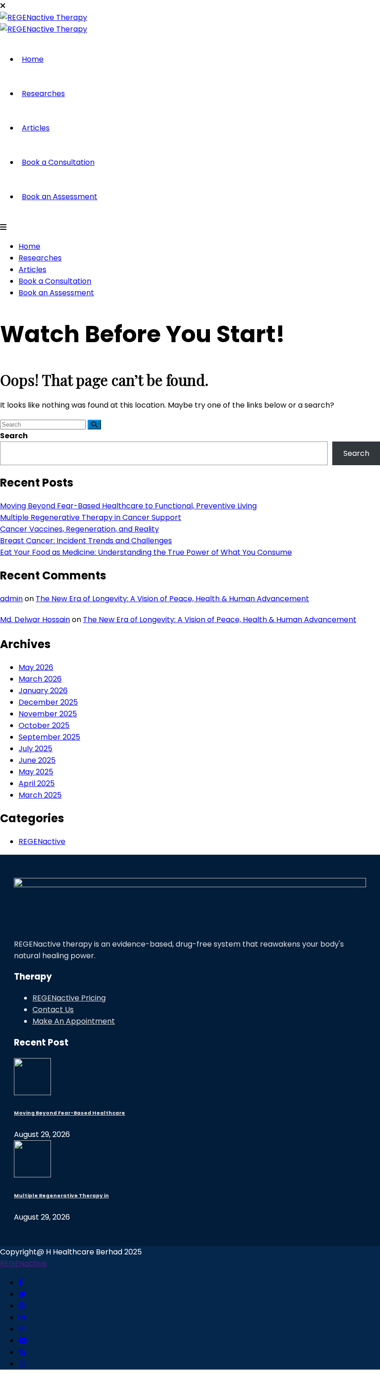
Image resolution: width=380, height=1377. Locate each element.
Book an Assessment (59, 196)
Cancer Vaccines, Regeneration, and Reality (79, 529)
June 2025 (37, 760)
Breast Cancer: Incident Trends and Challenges (86, 540)
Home (33, 59)
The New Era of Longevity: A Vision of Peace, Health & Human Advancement (172, 598)
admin (11, 598)
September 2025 (49, 737)
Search (14, 435)
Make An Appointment (73, 1021)
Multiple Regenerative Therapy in (61, 1195)
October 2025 (44, 725)
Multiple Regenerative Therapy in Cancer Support (90, 517)
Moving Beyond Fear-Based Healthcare (69, 1113)
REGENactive (42, 841)
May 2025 (36, 771)
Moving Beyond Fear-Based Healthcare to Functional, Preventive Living (128, 505)
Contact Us (53, 1009)
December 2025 (48, 702)
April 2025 (37, 783)
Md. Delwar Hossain (35, 619)
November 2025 (48, 713)
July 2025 (35, 748)
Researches (43, 93)
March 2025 (40, 795)
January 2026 (43, 690)
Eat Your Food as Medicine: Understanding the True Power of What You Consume (146, 552)
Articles (36, 128)
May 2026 (36, 667)
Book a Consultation (58, 162)
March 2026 (40, 679)
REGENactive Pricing (69, 998)
